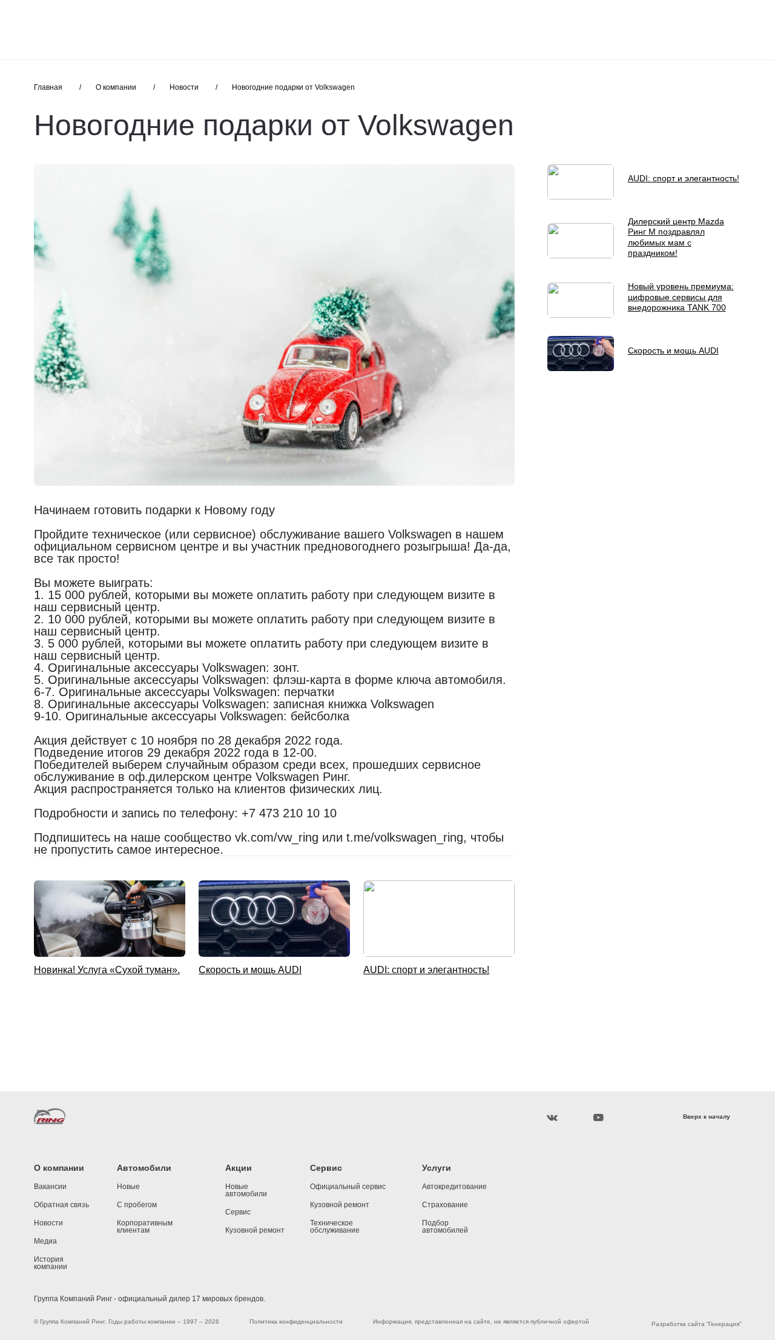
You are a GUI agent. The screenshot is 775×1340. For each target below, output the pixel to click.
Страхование (445, 1204)
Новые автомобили (246, 1190)
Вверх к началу (706, 1117)
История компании (50, 1263)
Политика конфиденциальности (296, 1322)
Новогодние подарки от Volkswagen (293, 87)
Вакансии (50, 1186)
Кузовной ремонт (255, 1230)
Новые (128, 1186)
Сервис (238, 1212)
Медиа (45, 1241)
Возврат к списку (81, 1003)
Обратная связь (61, 1204)
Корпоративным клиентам (145, 1226)
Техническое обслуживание (335, 1226)
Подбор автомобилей (445, 1226)
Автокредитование (454, 1186)
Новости (48, 1223)
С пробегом (137, 1204)
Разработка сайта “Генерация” (696, 1324)
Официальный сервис (348, 1186)
